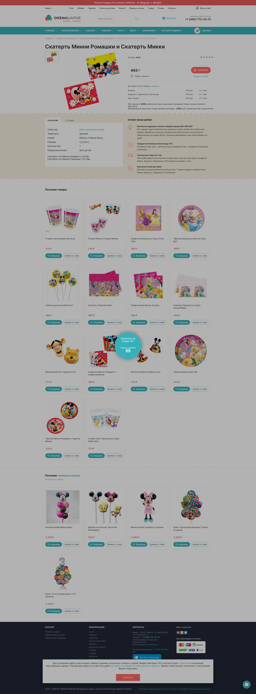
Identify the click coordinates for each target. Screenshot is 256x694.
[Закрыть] (140, 334)
